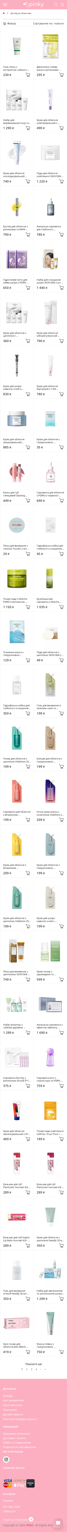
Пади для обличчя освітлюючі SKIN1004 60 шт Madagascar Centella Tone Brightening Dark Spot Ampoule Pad (50, 175)
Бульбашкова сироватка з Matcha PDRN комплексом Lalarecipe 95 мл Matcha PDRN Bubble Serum (50, 600)
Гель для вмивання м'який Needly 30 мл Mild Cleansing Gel (15, 1292)
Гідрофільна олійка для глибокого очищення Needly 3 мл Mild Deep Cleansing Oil (50, 547)
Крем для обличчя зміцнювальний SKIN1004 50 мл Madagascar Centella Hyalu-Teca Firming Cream (15, 441)
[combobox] (59, 23)
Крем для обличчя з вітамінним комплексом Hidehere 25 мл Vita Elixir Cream (16, 866)
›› (45, 1369)
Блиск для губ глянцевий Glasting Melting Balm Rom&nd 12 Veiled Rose (16, 494)
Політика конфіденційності (20, 1419)
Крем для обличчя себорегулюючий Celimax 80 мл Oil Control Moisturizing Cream (48, 334)
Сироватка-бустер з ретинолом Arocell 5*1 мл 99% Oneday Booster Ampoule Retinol (17, 1079)
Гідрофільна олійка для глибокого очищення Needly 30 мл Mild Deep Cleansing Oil (16, 707)
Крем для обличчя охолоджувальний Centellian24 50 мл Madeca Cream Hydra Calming (15, 175)
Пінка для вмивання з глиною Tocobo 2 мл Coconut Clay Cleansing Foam (16, 547)
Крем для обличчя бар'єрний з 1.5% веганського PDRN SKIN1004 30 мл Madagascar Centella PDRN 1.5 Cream (48, 388)
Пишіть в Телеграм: (16, 1519)
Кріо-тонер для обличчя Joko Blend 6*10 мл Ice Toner (14, 1345)
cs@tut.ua (9, 1511)
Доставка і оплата (14, 1438)
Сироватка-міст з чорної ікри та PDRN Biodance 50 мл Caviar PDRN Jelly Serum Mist (49, 1079)
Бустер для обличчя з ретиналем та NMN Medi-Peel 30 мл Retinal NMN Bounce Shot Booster (16, 228)
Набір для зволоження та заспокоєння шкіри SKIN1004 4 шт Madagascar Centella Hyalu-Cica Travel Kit (50, 1292)
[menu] (5, 4)
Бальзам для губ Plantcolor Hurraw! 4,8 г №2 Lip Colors (50, 1186)
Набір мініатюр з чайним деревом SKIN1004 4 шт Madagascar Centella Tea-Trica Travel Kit (15, 1026)
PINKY (30, 1525)
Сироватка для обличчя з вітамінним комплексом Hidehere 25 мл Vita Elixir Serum (17, 813)
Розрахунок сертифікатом (19, 1447)
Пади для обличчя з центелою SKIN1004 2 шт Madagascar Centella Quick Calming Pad (50, 654)
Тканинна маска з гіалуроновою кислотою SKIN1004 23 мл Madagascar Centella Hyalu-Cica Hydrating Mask (16, 654)
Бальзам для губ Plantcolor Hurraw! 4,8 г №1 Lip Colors (16, 1186)
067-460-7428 (11, 1506)
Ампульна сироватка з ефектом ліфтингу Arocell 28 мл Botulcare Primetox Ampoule (50, 1026)
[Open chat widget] (58, 1523)
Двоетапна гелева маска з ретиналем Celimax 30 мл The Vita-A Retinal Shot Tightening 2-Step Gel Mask (50, 68)
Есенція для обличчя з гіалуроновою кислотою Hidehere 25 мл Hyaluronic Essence (50, 760)
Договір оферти (13, 1414)
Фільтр (11, 23)
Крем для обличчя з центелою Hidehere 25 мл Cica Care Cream (16, 920)
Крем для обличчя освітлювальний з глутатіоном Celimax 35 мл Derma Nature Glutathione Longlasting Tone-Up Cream (50, 121)
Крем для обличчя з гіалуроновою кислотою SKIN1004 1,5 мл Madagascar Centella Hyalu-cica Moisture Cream (50, 441)
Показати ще (33, 1364)
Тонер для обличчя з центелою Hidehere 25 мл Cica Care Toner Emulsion (16, 760)
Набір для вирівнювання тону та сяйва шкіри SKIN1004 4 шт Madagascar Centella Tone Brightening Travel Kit (17, 121)
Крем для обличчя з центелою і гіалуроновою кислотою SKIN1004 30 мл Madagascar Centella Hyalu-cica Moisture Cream (16, 334)
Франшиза (10, 1409)
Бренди (8, 1395)
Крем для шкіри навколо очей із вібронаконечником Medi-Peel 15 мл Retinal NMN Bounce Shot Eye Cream (16, 388)
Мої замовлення (13, 1400)
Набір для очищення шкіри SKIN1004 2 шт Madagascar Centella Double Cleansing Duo (49, 281)
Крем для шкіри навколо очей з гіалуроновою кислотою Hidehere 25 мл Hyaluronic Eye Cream (50, 920)
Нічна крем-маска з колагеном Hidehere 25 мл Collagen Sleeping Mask (50, 813)
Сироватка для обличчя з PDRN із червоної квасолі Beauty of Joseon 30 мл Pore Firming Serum (50, 494)
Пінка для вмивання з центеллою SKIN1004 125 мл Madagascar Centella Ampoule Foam (16, 973)
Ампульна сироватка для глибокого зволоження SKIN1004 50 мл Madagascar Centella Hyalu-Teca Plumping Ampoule (50, 228)
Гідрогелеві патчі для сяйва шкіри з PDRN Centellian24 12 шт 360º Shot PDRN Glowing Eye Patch (16, 281)
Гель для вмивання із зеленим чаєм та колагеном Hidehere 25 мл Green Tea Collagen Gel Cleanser (50, 707)
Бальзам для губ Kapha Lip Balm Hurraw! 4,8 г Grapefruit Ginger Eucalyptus (16, 1239)
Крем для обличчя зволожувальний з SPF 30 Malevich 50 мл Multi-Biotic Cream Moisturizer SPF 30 (17, 1132)
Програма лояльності (16, 1433)
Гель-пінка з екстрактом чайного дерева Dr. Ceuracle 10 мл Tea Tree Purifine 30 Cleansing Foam (16, 68)
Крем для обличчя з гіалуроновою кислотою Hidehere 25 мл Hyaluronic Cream (50, 866)
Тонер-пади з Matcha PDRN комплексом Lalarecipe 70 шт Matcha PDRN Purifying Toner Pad (17, 600)
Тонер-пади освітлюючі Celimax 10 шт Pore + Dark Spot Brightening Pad (50, 1132)
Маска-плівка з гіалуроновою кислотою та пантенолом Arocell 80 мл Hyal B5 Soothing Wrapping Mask (50, 1345)
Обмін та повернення (17, 1442)
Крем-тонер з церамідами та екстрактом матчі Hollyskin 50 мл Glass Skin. (49, 973)
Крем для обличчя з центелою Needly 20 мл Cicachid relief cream (50, 1239)
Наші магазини (12, 1405)
